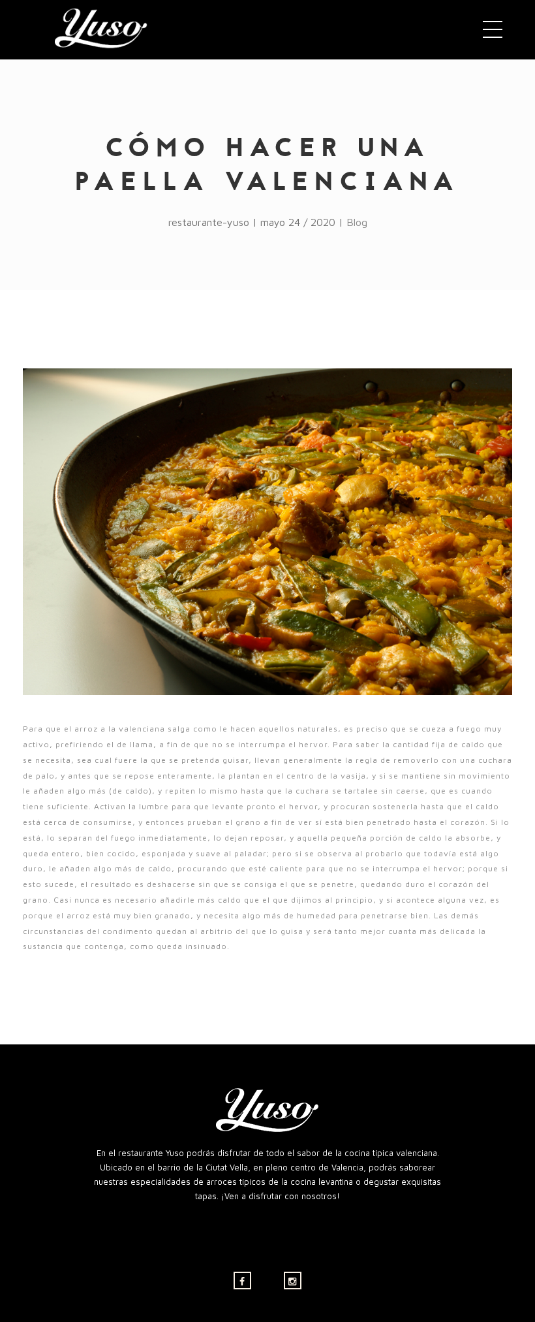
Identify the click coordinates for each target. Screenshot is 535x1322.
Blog (356, 222)
